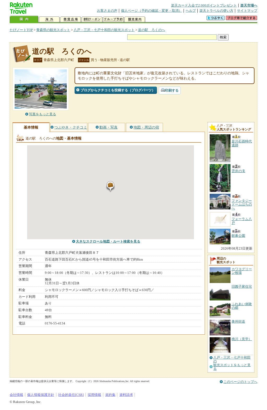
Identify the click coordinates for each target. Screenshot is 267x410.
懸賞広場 (70, 19)
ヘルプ (191, 11)
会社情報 (16, 395)
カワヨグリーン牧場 (242, 271)
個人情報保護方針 (40, 395)
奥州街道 (238, 321)
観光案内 (134, 19)
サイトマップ (247, 11)
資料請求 (126, 395)
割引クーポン (92, 19)
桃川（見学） (242, 339)
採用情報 (94, 395)
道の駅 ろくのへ (151, 30)
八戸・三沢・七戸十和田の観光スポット (104, 30)
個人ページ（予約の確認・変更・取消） (151, 11)
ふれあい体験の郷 (242, 306)
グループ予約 (113, 19)
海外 (49, 19)
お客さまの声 (107, 11)
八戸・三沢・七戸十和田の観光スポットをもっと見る (232, 363)
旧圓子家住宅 (242, 286)
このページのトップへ (240, 382)
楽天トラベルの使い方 (216, 11)
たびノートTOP (21, 30)
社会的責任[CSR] (71, 395)
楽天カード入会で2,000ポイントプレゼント (204, 5)
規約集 (110, 395)
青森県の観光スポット (53, 30)
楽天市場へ (248, 5)
